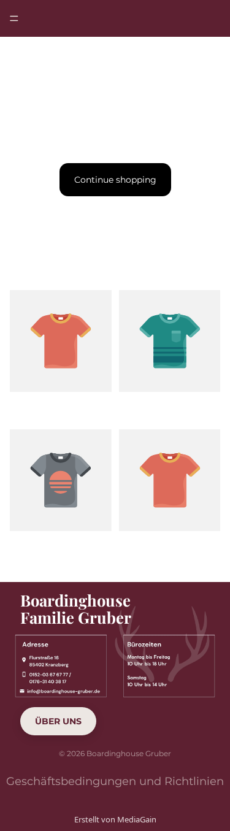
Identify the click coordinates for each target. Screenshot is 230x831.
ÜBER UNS (58, 721)
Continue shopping (115, 179)
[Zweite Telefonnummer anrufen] (62, 679)
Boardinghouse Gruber (128, 753)
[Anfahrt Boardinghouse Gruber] (62, 661)
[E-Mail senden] (62, 690)
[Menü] (14, 18)
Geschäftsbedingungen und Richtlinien (115, 781)
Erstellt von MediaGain (115, 819)
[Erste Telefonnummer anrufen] (62, 675)
